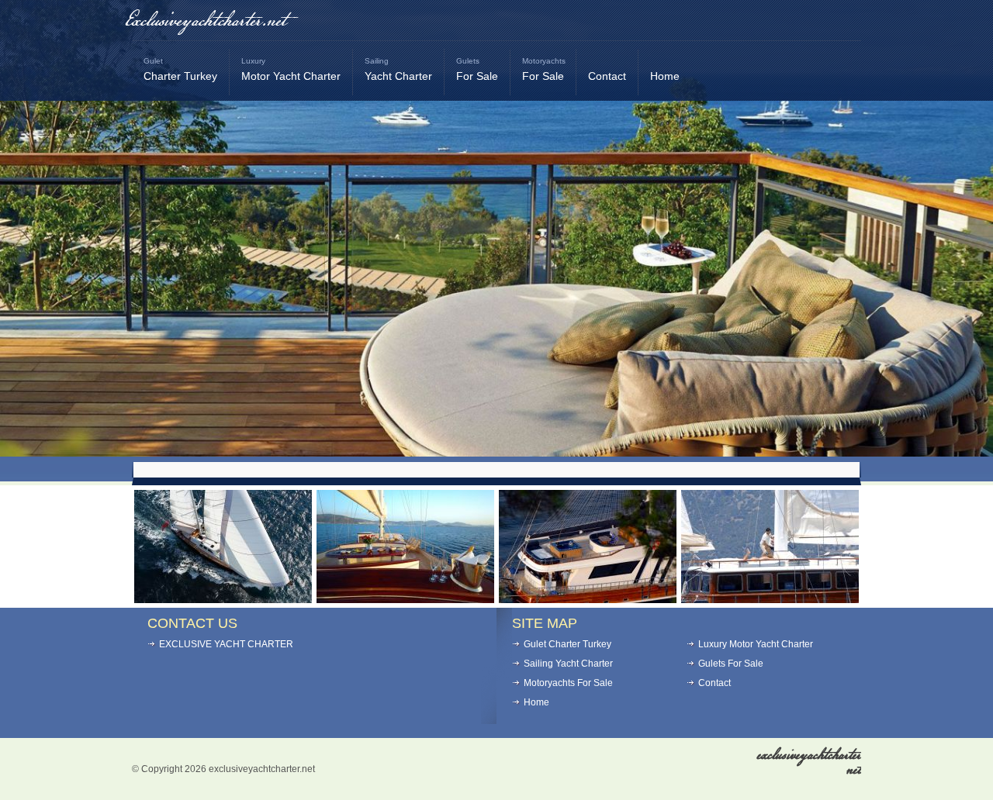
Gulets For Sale (730, 663)
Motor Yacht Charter (291, 69)
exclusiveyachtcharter (809, 762)
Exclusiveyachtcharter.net (205, 21)
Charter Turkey (180, 69)
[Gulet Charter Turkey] (405, 598)
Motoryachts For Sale (568, 683)
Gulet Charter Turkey (567, 644)
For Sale (477, 69)
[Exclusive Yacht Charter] (223, 598)
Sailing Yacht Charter (568, 663)
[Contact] (770, 598)
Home (665, 76)
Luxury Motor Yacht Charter (755, 644)
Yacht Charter (398, 69)
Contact (607, 76)
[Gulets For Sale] (587, 598)
